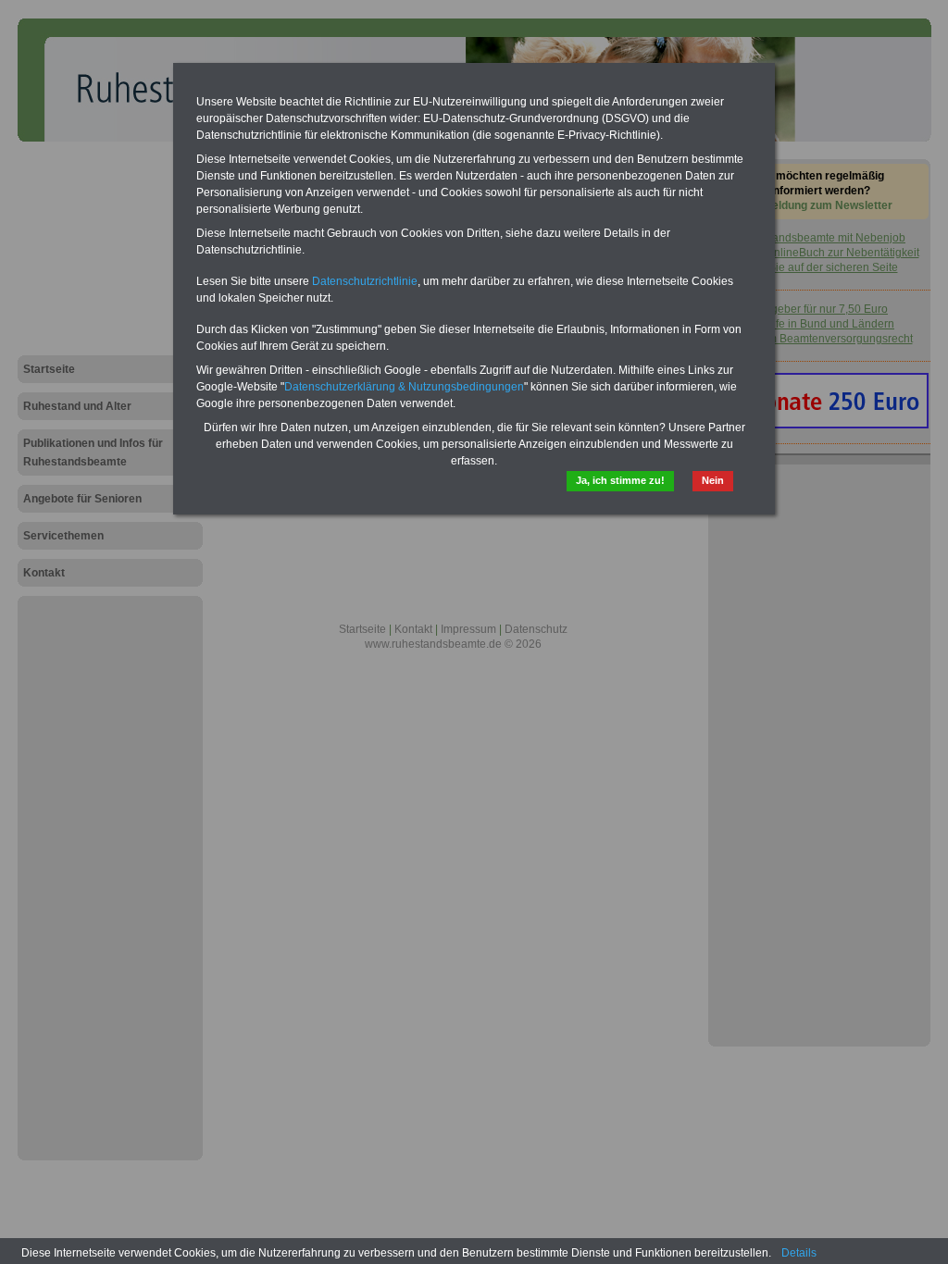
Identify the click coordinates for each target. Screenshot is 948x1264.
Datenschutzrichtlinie (365, 281)
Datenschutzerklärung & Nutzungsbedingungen (404, 386)
